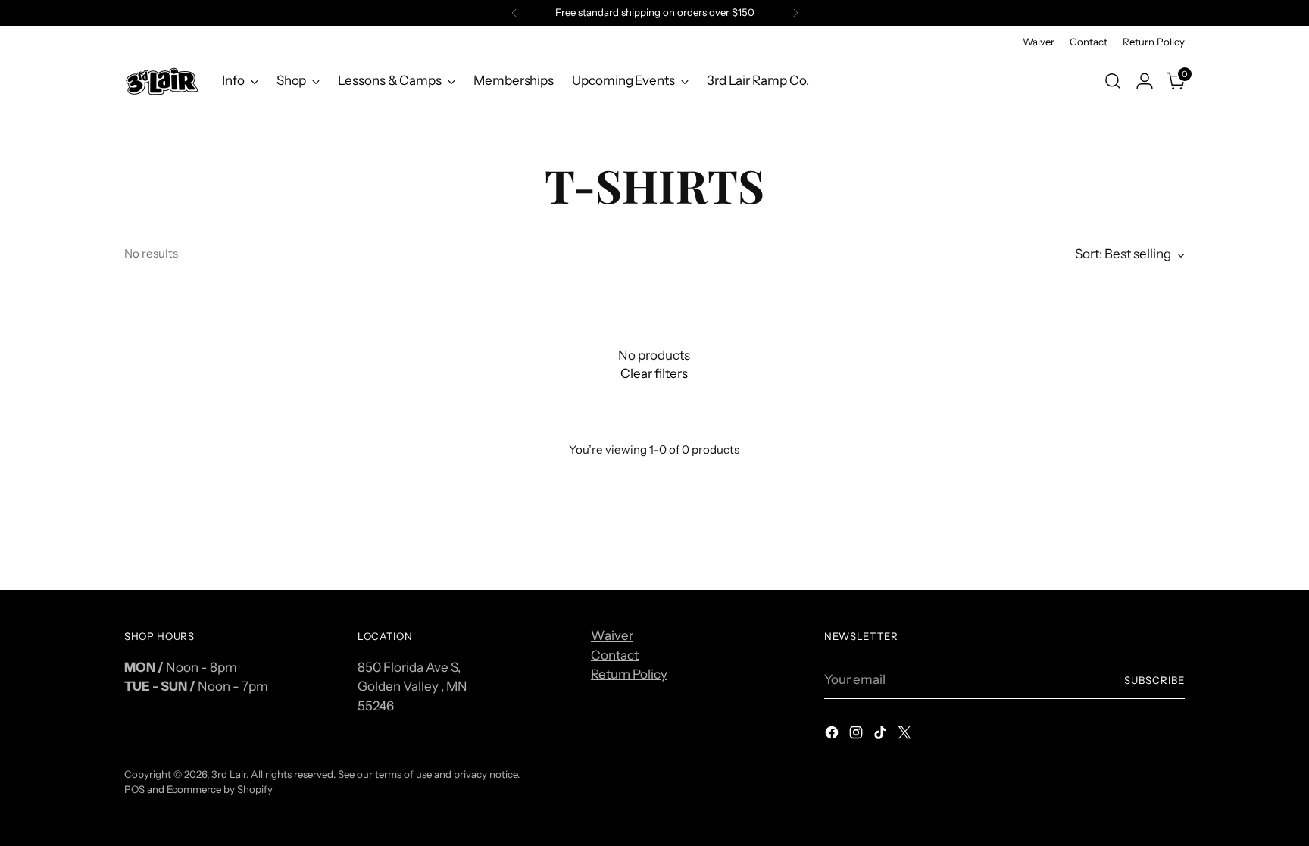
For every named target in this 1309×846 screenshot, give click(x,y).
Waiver (612, 635)
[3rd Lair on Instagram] (857, 735)
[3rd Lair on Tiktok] (882, 735)
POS (134, 789)
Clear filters (654, 373)
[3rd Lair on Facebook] (833, 735)
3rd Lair (228, 774)
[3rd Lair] (162, 80)
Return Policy (629, 674)
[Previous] (514, 13)
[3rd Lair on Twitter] (906, 735)
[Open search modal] (1113, 81)
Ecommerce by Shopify (220, 789)
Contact (615, 655)
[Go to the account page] (1144, 81)
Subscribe (1154, 680)
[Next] (795, 13)
